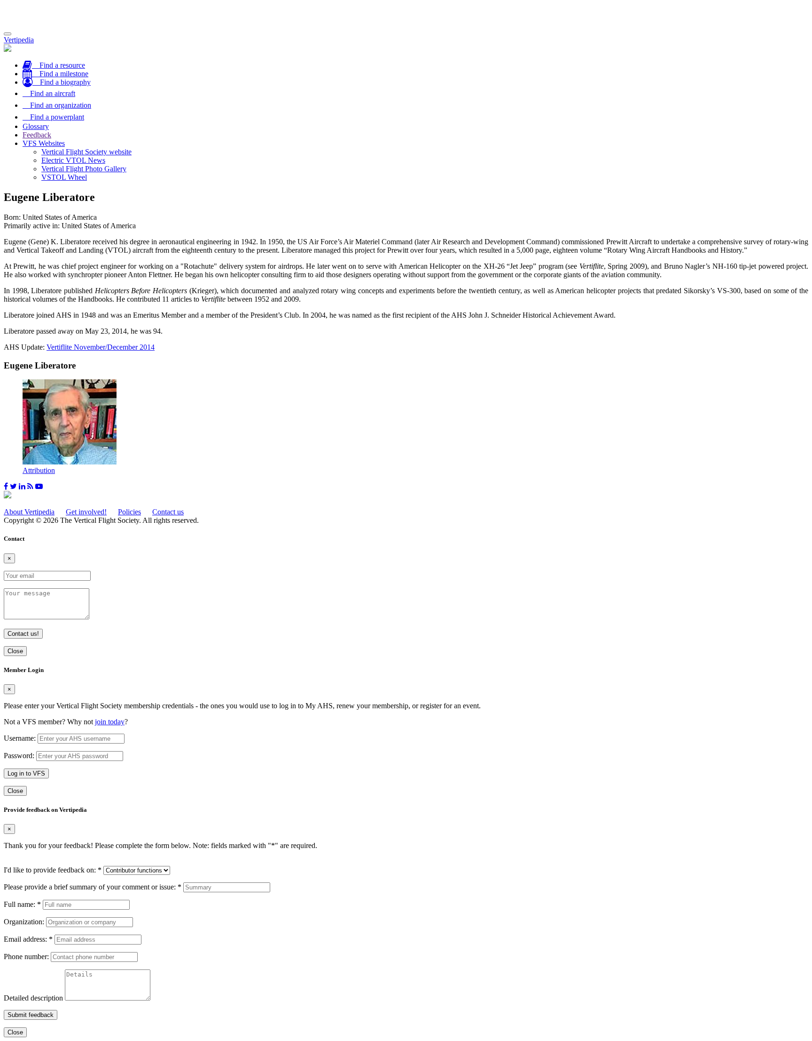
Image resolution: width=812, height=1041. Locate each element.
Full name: (22, 904)
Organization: (24, 922)
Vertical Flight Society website (86, 152)
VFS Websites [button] (44, 143)
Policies (129, 512)
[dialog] (406, 731)
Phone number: (26, 957)
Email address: (28, 939)
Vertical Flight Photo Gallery (83, 169)
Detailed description (33, 998)
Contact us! (23, 633)
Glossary (36, 126)
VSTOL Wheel (64, 177)
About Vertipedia (29, 512)
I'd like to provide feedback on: (53, 870)
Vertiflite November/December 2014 (101, 347)
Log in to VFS (26, 773)
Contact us (168, 512)
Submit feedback (31, 1014)
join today (110, 722)
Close (15, 651)
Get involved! (86, 512)
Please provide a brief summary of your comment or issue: (92, 887)
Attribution (39, 470)
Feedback (37, 135)
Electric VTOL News (73, 160)
